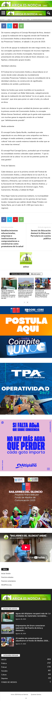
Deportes (4, 678)
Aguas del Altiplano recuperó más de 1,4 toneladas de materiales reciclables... (33, 614)
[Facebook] (3, 25)
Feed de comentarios (8, 581)
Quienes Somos (36, 694)
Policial (4, 667)
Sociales (4, 671)
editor (6, 20)
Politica (4, 663)
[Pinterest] (15, 25)
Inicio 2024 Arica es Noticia (19, 694)
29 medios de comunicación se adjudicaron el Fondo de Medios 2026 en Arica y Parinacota (42, 294)
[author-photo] (26, 258)
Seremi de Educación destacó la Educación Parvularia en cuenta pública (41, 234)
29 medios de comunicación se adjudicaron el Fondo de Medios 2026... (32, 639)
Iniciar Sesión (6, 573)
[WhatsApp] (21, 25)
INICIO (4, 288)
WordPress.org (6, 585)
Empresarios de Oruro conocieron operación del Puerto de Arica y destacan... (30, 628)
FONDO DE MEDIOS (9, 682)
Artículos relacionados (19, 274)
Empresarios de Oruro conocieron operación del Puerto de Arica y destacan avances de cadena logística (25, 294)
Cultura (3, 675)
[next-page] (27, 302)
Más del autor (36, 274)
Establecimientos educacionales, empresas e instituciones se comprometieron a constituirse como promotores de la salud (12, 238)
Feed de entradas (7, 577)
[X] (9, 25)
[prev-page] (24, 302)
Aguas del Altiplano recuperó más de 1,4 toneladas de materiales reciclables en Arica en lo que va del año (8, 294)
